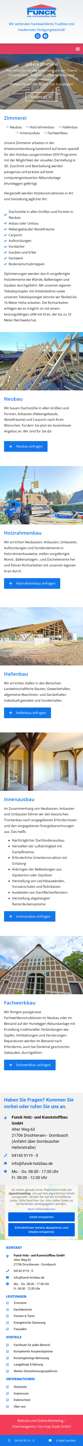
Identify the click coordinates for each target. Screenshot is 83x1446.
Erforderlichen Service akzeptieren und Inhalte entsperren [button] (41, 1230)
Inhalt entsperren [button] (41, 1217)
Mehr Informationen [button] (41, 1209)
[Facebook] (45, 36)
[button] (77, 48)
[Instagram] (38, 36)
